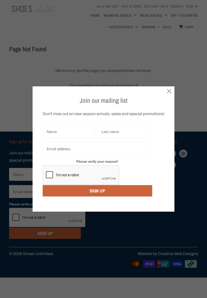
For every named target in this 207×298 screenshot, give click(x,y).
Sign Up (97, 191)
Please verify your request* (97, 161)
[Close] (169, 91)
